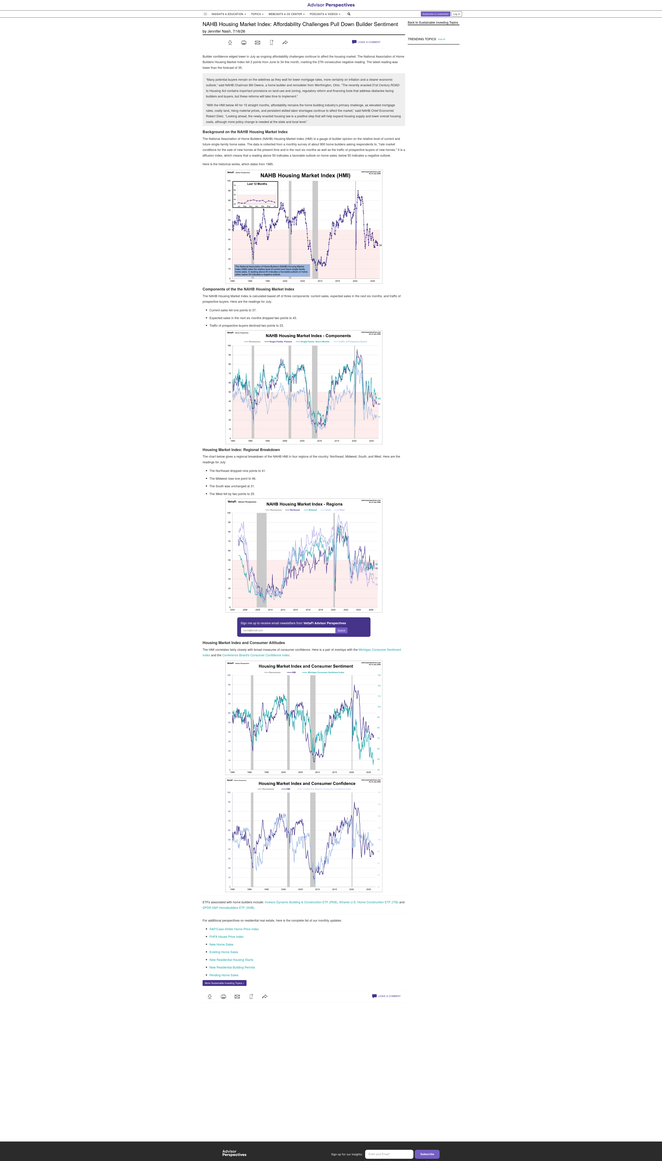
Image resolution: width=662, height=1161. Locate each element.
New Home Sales (221, 944)
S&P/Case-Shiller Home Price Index (234, 929)
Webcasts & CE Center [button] (286, 14)
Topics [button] (256, 14)
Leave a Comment (368, 42)
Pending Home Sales (223, 975)
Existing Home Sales (223, 952)
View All (441, 39)
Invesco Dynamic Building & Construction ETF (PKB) (301, 902)
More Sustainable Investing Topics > (224, 983)
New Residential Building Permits (232, 967)
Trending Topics (422, 39)
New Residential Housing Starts (231, 959)
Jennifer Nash (219, 31)
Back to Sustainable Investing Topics (433, 22)
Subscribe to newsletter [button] (436, 13)
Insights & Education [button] (228, 14)
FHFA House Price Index (226, 936)
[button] (230, 42)
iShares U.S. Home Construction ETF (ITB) (368, 902)
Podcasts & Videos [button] (324, 14)
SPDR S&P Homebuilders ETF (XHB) (228, 907)
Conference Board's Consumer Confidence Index (256, 655)
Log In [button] (456, 13)
